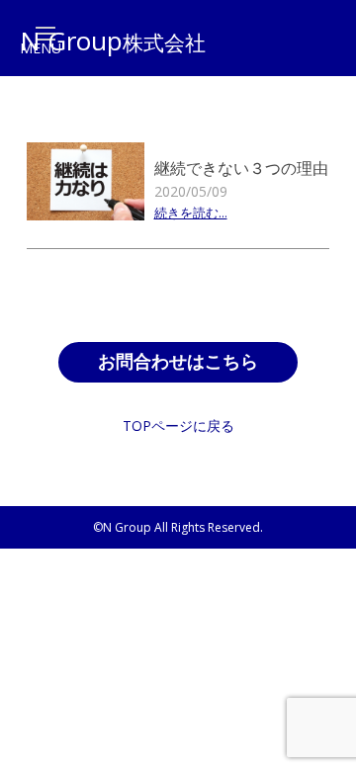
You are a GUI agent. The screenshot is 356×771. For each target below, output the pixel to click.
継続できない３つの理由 (241, 168)
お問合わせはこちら (178, 362)
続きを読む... (190, 214)
